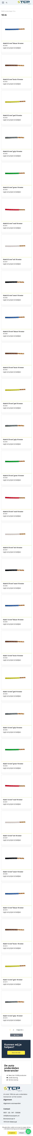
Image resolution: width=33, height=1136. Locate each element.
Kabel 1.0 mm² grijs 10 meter (12, 727)
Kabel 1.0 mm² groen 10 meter (13, 764)
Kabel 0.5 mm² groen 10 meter (13, 187)
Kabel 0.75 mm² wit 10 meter (12, 547)
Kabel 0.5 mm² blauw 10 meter (13, 43)
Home (2, 11)
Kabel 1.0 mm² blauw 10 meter (13, 619)
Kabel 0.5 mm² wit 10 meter (12, 259)
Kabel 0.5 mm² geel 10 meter (12, 115)
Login (5, 48)
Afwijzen (21, 1133)
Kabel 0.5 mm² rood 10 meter (12, 223)
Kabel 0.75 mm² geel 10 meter (13, 403)
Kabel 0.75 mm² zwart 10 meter (13, 583)
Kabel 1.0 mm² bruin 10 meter (13, 655)
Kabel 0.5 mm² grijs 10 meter (12, 151)
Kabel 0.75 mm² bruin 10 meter (13, 367)
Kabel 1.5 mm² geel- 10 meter (12, 980)
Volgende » (19, 1030)
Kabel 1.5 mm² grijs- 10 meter (13, 1016)
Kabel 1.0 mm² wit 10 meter (12, 836)
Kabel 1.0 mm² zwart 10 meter (13, 872)
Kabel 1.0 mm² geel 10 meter (12, 691)
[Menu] (3, 3)
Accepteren (12, 1133)
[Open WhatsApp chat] (28, 1131)
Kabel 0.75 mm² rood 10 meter (13, 511)
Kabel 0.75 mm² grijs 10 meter (13, 439)
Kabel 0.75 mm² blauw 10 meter (13, 331)
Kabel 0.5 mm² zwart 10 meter (13, 295)
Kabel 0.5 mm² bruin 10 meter (13, 79)
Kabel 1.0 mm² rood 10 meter (12, 800)
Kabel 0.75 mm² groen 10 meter (13, 475)
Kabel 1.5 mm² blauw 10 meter (13, 908)
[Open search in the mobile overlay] (6, 2)
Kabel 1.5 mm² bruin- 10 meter (13, 944)
